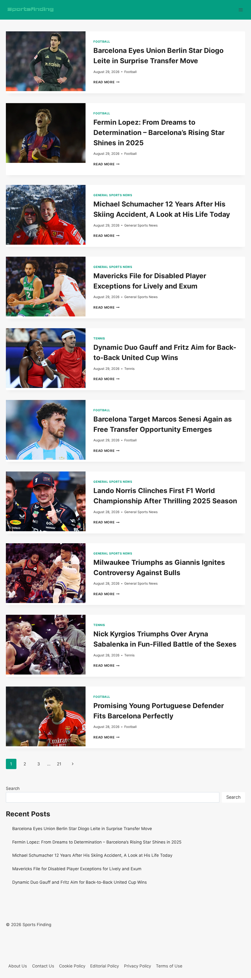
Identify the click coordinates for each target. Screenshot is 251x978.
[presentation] (46, 61)
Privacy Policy (137, 966)
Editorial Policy (104, 966)
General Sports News (112, 195)
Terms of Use (169, 966)
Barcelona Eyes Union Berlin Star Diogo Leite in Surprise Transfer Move (82, 828)
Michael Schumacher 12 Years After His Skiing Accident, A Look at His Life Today (92, 855)
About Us (17, 966)
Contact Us (43, 966)
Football (101, 41)
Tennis (99, 338)
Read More (106, 82)
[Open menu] (240, 9)
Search (13, 788)
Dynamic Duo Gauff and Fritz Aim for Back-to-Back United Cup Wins (79, 882)
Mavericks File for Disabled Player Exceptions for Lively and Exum (76, 868)
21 (59, 763)
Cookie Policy (72, 966)
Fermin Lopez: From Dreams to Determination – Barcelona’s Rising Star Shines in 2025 (159, 132)
